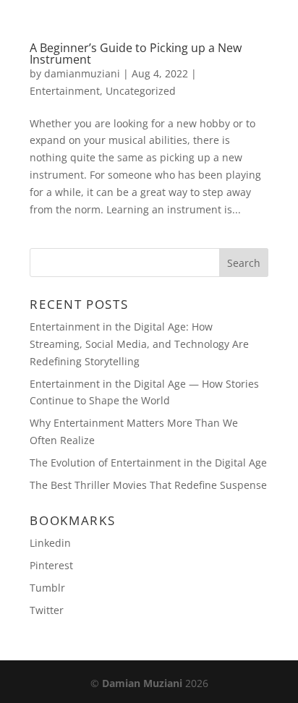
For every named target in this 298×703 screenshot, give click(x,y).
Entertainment (65, 91)
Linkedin (50, 543)
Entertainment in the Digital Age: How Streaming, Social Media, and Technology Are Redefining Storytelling (139, 344)
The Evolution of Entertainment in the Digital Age (148, 462)
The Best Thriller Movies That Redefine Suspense (148, 485)
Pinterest (51, 565)
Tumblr (47, 588)
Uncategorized (141, 91)
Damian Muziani (142, 683)
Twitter (47, 610)
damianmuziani (82, 73)
